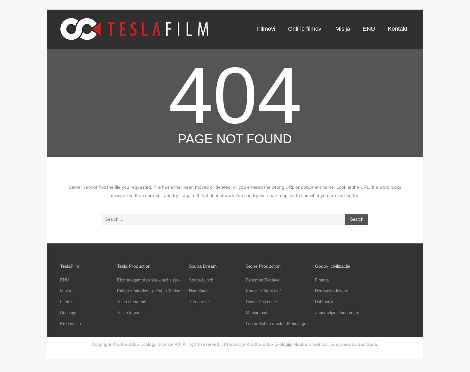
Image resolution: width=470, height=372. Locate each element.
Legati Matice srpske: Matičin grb (277, 323)
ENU (369, 29)
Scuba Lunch (201, 280)
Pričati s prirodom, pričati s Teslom (149, 291)
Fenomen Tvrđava (262, 280)
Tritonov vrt (199, 301)
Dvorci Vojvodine (261, 301)
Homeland (198, 291)
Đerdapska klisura (331, 291)
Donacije (68, 312)
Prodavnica (70, 323)
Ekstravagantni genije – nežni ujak (149, 280)
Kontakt (397, 29)
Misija (342, 29)
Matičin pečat (258, 312)
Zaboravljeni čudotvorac (337, 312)
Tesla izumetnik (131, 301)
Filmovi (266, 29)
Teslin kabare (129, 312)
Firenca (322, 280)
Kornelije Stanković (264, 291)
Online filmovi (305, 29)
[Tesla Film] (134, 29)
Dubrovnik (324, 301)
